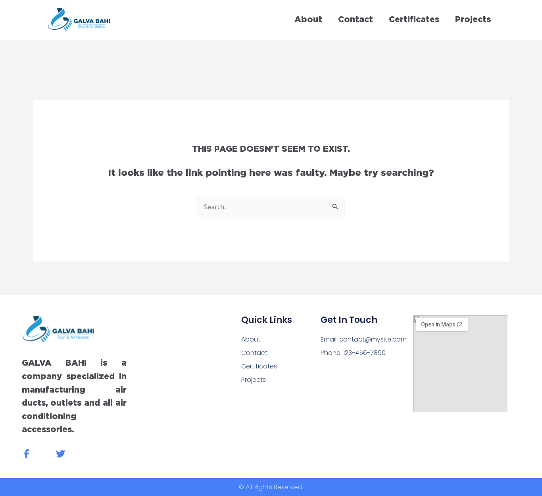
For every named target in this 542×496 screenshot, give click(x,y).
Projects (473, 19)
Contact (355, 19)
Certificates (414, 19)
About (308, 19)
